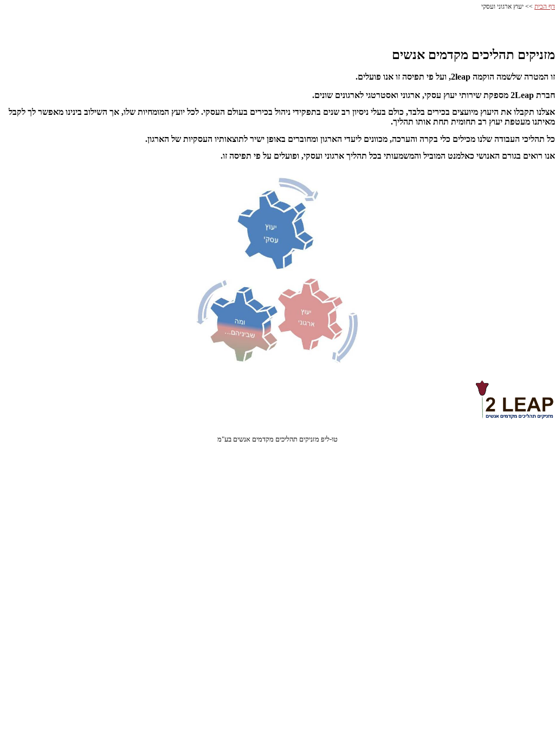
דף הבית (544, 6)
